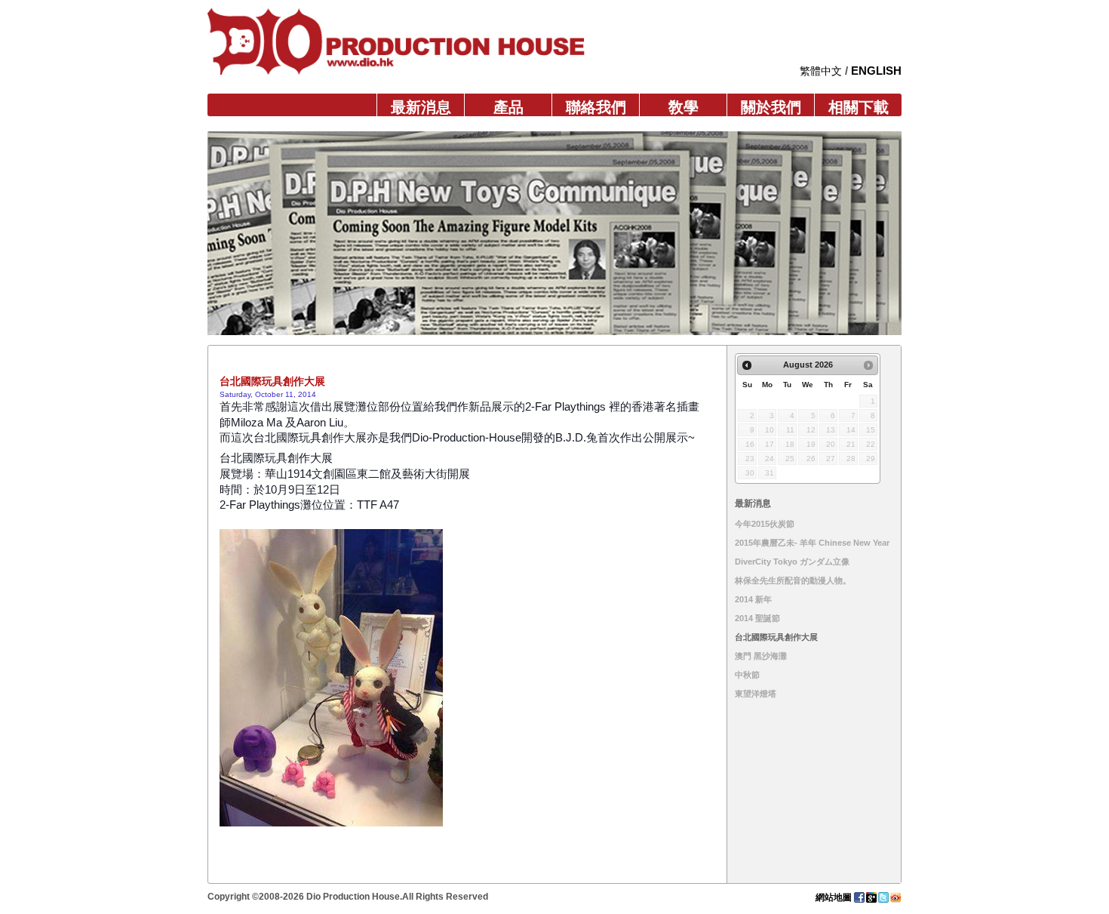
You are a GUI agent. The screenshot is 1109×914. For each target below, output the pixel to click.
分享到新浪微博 (895, 897)
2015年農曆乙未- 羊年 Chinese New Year (812, 542)
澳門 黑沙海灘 (761, 655)
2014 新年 (753, 599)
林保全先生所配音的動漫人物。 (793, 580)
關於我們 (771, 107)
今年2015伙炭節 (764, 523)
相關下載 (858, 107)
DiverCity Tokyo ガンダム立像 (792, 561)
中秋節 (747, 674)
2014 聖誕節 (757, 618)
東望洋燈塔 (755, 693)
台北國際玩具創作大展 (776, 637)
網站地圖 (834, 897)
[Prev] (746, 365)
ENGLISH (876, 70)
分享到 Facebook (859, 897)
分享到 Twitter (883, 897)
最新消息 (421, 107)
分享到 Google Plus (871, 897)
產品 (508, 107)
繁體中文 (821, 71)
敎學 (683, 107)
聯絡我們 (596, 107)
